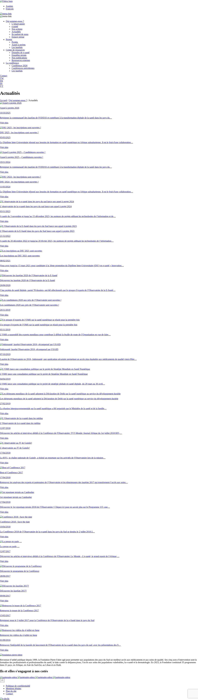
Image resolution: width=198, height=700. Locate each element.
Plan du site (11, 691)
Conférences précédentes (23, 68)
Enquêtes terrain (19, 55)
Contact (9, 693)
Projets (9, 39)
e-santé (15, 26)
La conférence (12, 63)
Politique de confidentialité (18, 686)
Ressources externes (21, 60)
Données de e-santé (20, 52)
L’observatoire (18, 24)
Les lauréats (17, 47)
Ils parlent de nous (20, 34)
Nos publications (19, 58)
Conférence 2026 (19, 65)
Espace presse (18, 37)
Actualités (16, 31)
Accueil (3, 100)
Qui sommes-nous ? (15, 21)
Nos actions (17, 29)
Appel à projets (19, 44)
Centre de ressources (15, 50)
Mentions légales (13, 688)
